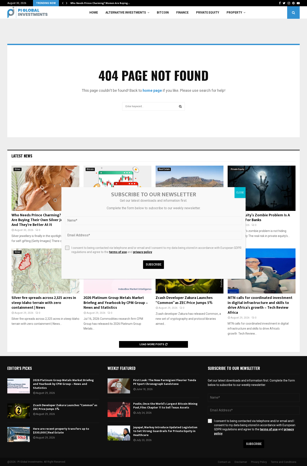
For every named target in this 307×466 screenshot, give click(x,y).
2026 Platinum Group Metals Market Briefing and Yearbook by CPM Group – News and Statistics (116, 303)
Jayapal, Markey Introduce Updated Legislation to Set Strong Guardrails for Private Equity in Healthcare (165, 431)
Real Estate (164, 169)
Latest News (21, 156)
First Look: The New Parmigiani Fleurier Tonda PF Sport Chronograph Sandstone (164, 382)
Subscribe (254, 444)
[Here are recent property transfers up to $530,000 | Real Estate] (18, 434)
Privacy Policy (259, 462)
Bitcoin (163, 12)
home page (152, 90)
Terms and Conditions (283, 462)
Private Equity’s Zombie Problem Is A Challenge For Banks (259, 217)
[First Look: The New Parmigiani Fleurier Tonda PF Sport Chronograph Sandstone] (119, 385)
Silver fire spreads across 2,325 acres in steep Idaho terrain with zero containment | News (43, 303)
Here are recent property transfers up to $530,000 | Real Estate (61, 430)
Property (234, 12)
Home (93, 12)
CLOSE (240, 192)
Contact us (224, 462)
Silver (17, 169)
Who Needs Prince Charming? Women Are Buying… (100, 3)
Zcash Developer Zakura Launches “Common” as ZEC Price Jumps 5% (184, 300)
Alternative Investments (125, 12)
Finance (182, 12)
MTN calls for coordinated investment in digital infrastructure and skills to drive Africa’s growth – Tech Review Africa (260, 305)
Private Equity (207, 12)
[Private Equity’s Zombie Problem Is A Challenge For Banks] (262, 188)
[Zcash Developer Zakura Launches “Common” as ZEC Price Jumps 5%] (18, 410)
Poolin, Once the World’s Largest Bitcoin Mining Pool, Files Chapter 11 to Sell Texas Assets (165, 405)
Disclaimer (241, 462)
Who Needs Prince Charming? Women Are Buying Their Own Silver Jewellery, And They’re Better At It (43, 220)
